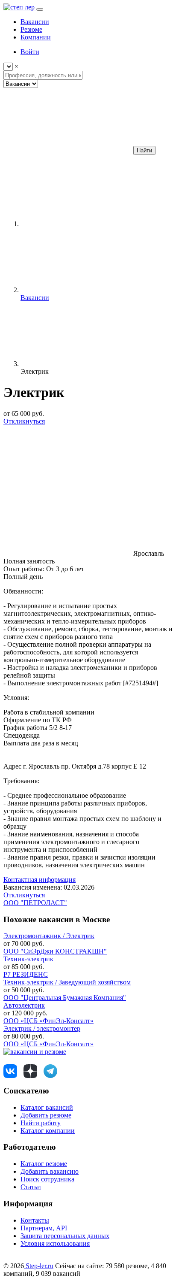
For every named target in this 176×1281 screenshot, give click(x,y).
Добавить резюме (46, 1115)
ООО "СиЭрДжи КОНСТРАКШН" (55, 951)
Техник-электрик (28, 959)
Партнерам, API (44, 1228)
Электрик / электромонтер (41, 1028)
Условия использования (55, 1243)
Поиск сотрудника (47, 1179)
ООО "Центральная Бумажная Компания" (64, 997)
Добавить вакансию (50, 1171)
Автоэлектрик (24, 1005)
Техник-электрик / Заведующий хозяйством (67, 982)
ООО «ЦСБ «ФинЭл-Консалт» (48, 1020)
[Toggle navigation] (39, 9)
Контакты (35, 1220)
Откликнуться (24, 421)
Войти (30, 51)
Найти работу (41, 1123)
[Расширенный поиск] (67, 150)
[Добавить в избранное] (67, 487)
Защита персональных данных (65, 1235)
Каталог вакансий (47, 1107)
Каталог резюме (44, 1163)
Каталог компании (48, 1130)
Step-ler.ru (38, 1265)
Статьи (31, 1186)
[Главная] (85, 223)
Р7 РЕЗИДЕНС (25, 974)
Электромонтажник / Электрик (48, 935)
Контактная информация (39, 879)
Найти (144, 150)
